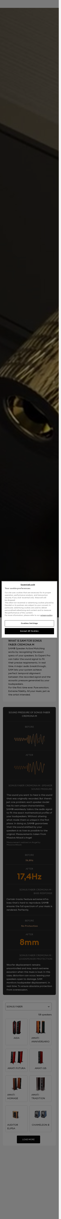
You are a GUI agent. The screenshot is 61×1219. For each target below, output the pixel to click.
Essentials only (28, 585)
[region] (29, 609)
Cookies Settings (29, 623)
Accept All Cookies (29, 631)
